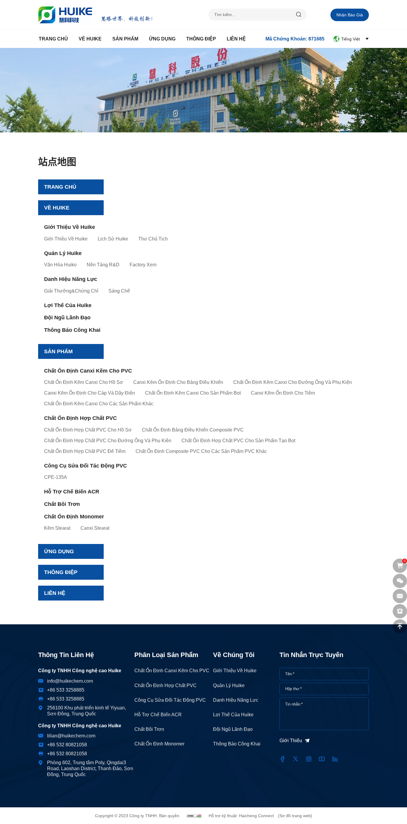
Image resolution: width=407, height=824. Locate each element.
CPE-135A (55, 477)
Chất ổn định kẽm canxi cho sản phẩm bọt (193, 392)
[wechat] (400, 581)
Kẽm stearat (57, 528)
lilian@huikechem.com (71, 735)
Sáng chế (119, 290)
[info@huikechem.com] (400, 596)
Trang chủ (53, 38)
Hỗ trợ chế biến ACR (71, 492)
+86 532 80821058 (67, 744)
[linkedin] (335, 759)
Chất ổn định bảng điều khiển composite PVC (193, 429)
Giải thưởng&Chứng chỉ (71, 290)
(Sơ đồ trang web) (295, 815)
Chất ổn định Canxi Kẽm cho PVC (88, 371)
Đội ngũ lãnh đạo (67, 317)
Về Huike (90, 38)
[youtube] (322, 759)
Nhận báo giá (349, 14)
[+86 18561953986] (400, 611)
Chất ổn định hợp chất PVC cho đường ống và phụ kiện (107, 440)
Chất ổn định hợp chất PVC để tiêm (84, 451)
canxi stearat (94, 528)
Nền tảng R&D (103, 264)
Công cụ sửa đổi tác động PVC (85, 466)
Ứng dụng (162, 38)
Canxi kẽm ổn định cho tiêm (283, 392)
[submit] (299, 14)
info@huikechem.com (70, 681)
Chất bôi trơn (62, 504)
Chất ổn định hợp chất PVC (80, 418)
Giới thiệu (290, 740)
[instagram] (309, 759)
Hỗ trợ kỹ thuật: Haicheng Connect (241, 815)
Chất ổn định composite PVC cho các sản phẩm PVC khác (201, 451)
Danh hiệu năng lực (70, 279)
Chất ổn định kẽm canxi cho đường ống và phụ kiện (292, 382)
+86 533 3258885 (65, 689)
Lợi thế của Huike (67, 305)
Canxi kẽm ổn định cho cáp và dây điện (89, 392)
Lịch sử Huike (113, 238)
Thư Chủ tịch (153, 238)
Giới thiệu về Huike (69, 227)
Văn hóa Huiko (60, 264)
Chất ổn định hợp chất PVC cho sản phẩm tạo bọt (238, 440)
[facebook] (282, 759)
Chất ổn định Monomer (74, 517)
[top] (400, 626)
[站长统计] (194, 815)
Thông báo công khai (72, 330)
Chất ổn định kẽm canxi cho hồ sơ (83, 382)
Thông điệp (201, 38)
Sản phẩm (125, 38)
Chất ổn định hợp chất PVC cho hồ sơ (88, 429)
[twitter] (296, 759)
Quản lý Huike (63, 253)
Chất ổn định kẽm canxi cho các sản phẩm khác (98, 403)
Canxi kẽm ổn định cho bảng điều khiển (178, 382)
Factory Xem (143, 264)
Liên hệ (236, 38)
